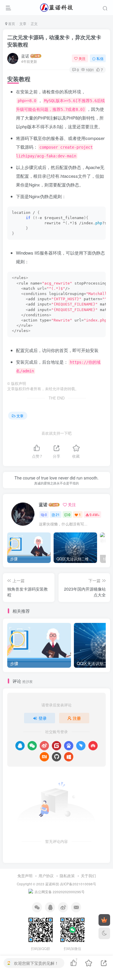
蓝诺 (25, 56)
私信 (99, 58)
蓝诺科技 (52, 884)
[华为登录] (93, 745)
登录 (43, 718)
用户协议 (46, 875)
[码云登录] (56, 745)
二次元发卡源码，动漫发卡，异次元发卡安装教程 (54, 40)
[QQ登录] (20, 745)
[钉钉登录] (80, 745)
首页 (11, 23)
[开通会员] (104, 920)
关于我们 (88, 875)
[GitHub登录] (56, 756)
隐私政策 (67, 875)
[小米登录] (44, 756)
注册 (77, 718)
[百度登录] (68, 745)
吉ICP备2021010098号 (78, 884)
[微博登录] (44, 745)
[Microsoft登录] (68, 756)
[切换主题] (104, 933)
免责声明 (24, 875)
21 (58, 514)
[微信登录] (32, 745)
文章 (22, 23)
